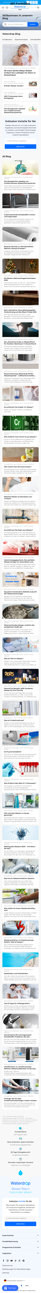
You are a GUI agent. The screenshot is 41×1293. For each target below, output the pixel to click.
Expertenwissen (21, 39)
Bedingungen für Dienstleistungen (16, 1269)
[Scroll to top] (20, 1173)
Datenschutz (7, 1266)
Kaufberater (7, 39)
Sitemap (5, 1273)
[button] (14, 1281)
